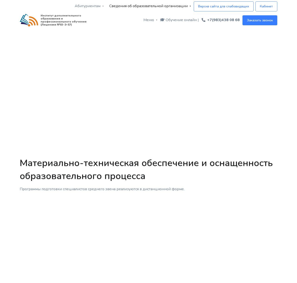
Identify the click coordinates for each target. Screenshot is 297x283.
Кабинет (266, 6)
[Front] (29, 20)
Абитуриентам (87, 6)
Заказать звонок (260, 20)
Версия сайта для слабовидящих (223, 6)
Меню (148, 20)
